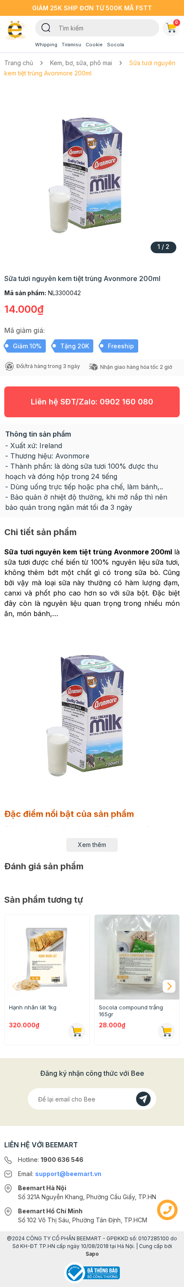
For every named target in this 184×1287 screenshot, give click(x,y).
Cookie (94, 45)
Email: (59, 1173)
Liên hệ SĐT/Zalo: (92, 401)
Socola (115, 45)
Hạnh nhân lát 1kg (32, 1007)
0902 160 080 (126, 401)
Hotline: (50, 1159)
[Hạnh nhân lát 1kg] (47, 957)
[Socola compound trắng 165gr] (137, 957)
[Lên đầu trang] (167, 1276)
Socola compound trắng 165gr (131, 1011)
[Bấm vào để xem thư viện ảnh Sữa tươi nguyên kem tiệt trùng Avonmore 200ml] (92, 173)
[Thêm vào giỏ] (76, 1031)
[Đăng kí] (143, 1099)
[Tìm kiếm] (46, 27)
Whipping (46, 45)
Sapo (92, 1254)
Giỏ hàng (176, 22)
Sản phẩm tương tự (43, 900)
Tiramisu (71, 45)
